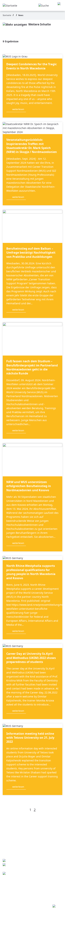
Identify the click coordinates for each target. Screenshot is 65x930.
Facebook (19, 873)
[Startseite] (10, 5)
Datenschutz (22, 887)
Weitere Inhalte (39, 24)
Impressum (21, 879)
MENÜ (60, 5)
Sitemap (18, 894)
